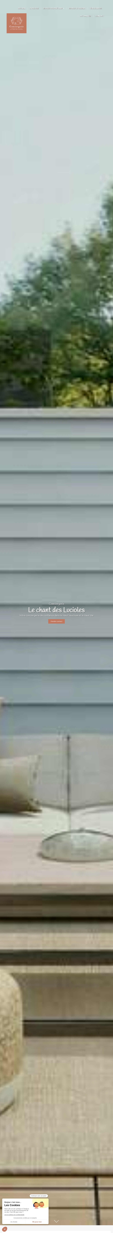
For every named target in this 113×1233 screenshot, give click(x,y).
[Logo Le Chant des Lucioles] (16, 32)
